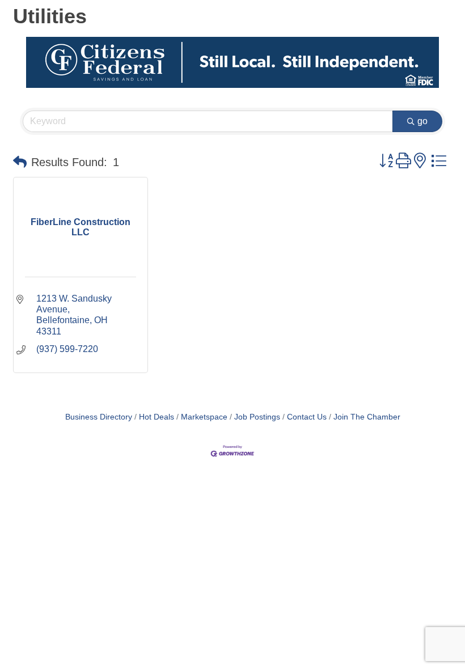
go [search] (422, 121)
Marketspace (204, 417)
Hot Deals (156, 417)
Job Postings (257, 417)
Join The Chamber (366, 417)
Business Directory (98, 417)
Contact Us (307, 417)
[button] (20, 162)
